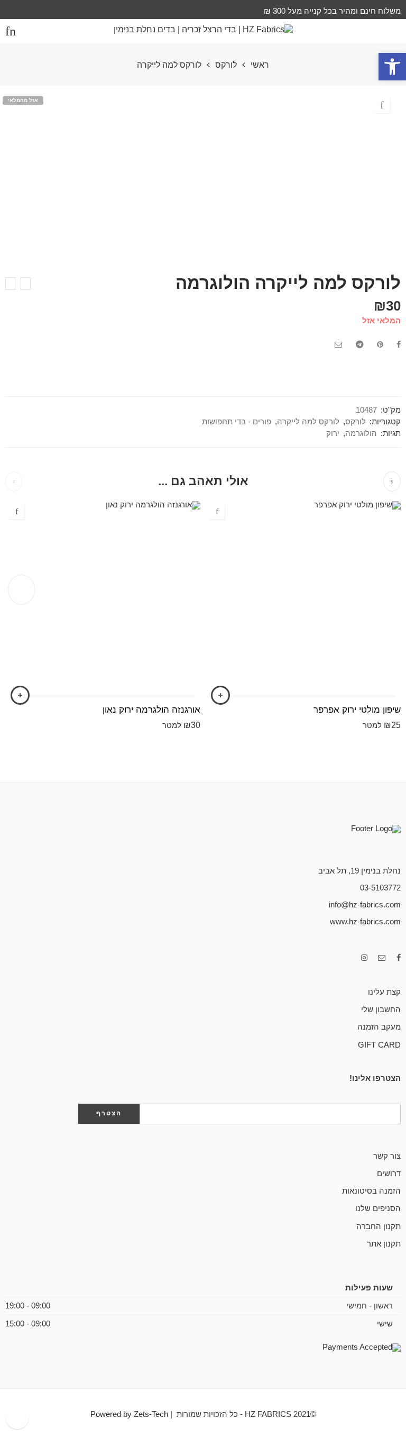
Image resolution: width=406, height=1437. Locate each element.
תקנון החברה (378, 1226)
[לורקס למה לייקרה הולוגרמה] (26, 283)
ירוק (332, 433)
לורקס (226, 65)
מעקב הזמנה (379, 1027)
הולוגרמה (361, 433)
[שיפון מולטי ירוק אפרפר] (303, 598)
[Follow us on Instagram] (364, 958)
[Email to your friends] (339, 344)
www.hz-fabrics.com (365, 921)
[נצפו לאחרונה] (17, 1417)
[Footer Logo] (348, 840)
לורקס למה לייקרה (169, 65)
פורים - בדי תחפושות (236, 421)
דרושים (389, 1173)
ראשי (260, 65)
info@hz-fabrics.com (365, 905)
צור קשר (387, 1156)
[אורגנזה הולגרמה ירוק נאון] (102, 598)
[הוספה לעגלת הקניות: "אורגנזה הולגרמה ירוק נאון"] (20, 695)
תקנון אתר (384, 1244)
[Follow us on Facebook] (398, 958)
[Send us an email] (382, 958)
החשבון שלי (381, 1009)
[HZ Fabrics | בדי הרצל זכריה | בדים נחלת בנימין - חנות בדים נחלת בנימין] (203, 31)
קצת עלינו (384, 992)
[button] (392, 66)
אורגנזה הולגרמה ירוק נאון (151, 710)
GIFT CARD (379, 1045)
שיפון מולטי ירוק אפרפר (357, 710)
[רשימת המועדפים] (381, 104)
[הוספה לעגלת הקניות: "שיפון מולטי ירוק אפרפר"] (220, 695)
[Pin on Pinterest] (380, 344)
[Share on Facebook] (398, 344)
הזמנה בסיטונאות (371, 1191)
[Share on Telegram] (360, 344)
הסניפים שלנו (378, 1208)
